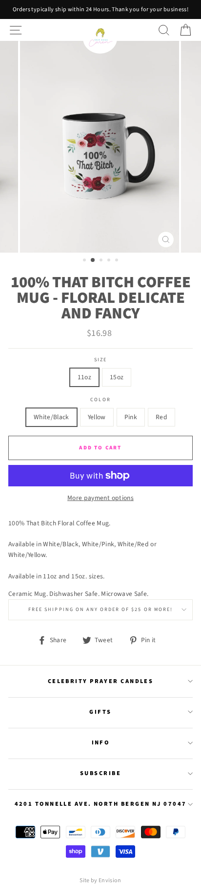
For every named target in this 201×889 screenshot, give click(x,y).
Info (101, 742)
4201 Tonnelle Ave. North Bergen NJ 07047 (101, 803)
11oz (84, 377)
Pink (130, 417)
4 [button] (109, 261)
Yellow (97, 417)
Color (100, 399)
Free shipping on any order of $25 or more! (100, 609)
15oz (116, 377)
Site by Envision (100, 880)
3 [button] (102, 261)
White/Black (51, 417)
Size (100, 359)
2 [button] (93, 260)
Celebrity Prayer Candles (101, 681)
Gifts (100, 711)
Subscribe (100, 773)
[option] (100, 9)
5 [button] (117, 261)
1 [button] (85, 261)
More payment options (100, 497)
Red (161, 417)
